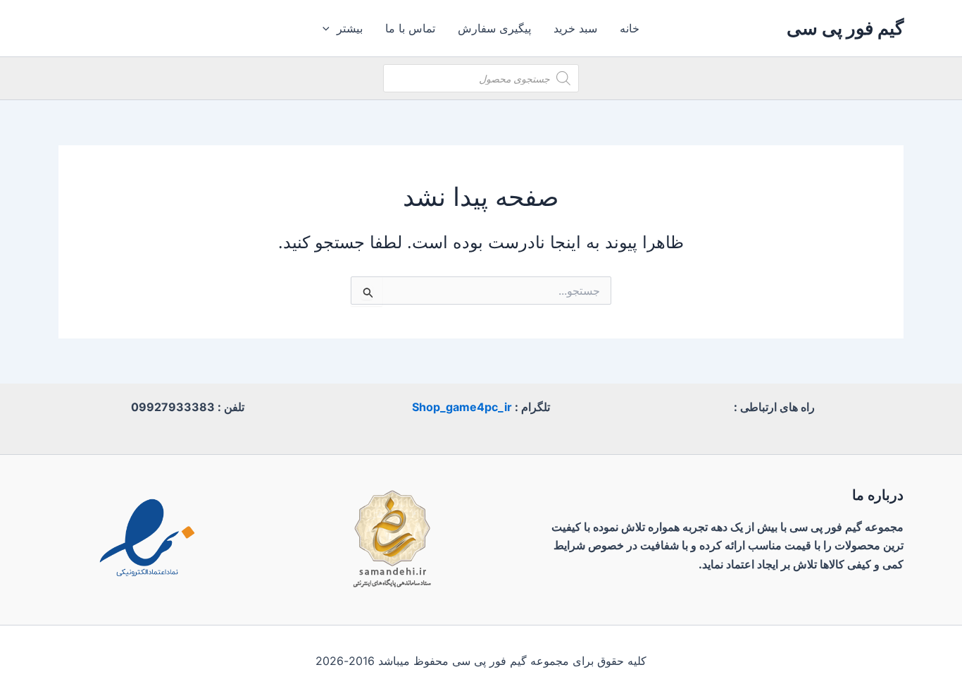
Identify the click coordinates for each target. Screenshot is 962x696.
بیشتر (350, 28)
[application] (330, 28)
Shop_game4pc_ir (462, 407)
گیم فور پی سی (845, 28)
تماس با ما (410, 28)
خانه (629, 28)
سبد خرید (575, 28)
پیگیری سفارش (494, 28)
